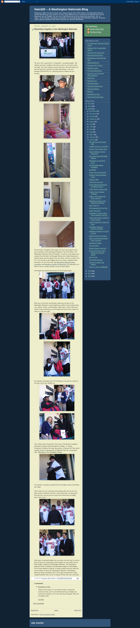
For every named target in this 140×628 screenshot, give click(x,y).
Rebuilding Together (95, 243)
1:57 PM (41, 599)
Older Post (77, 610)
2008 (89, 271)
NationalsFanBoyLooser (94, 86)
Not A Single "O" (94, 205)
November (93, 114)
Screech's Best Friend (97, 29)
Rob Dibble (92, 170)
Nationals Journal (92, 68)
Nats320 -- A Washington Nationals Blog (61, 9)
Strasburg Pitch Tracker (94, 65)
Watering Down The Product (98, 236)
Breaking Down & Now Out (97, 248)
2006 (89, 276)
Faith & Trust (93, 257)
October (92, 116)
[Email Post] (77, 578)
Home (56, 610)
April (91, 132)
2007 (89, 273)
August (92, 121)
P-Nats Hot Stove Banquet (97, 172)
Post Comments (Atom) (47, 614)
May (91, 129)
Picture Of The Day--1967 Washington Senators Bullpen (97, 253)
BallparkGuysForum (93, 94)
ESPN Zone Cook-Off (96, 182)
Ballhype (90, 91)
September (93, 119)
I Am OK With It (94, 246)
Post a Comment (38, 603)
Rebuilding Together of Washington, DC (56, 264)
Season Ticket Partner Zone (98, 149)
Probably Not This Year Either (98, 146)
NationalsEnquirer (93, 83)
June (91, 127)
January (92, 140)
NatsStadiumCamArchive (95, 97)
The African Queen (95, 32)
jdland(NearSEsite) (93, 63)
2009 (89, 109)
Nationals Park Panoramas (95, 53)
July (91, 124)
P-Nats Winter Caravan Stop (98, 189)
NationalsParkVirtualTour (95, 55)
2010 (89, 106)
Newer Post (34, 610)
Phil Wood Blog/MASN (94, 71)
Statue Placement (95, 211)
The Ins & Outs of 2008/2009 (98, 267)
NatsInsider (91, 78)
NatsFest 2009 (93, 179)
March (92, 134)
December (93, 111)
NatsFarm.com (92, 81)
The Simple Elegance (96, 260)
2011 (89, 104)
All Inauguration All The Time (98, 208)
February (93, 137)
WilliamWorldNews (93, 89)
